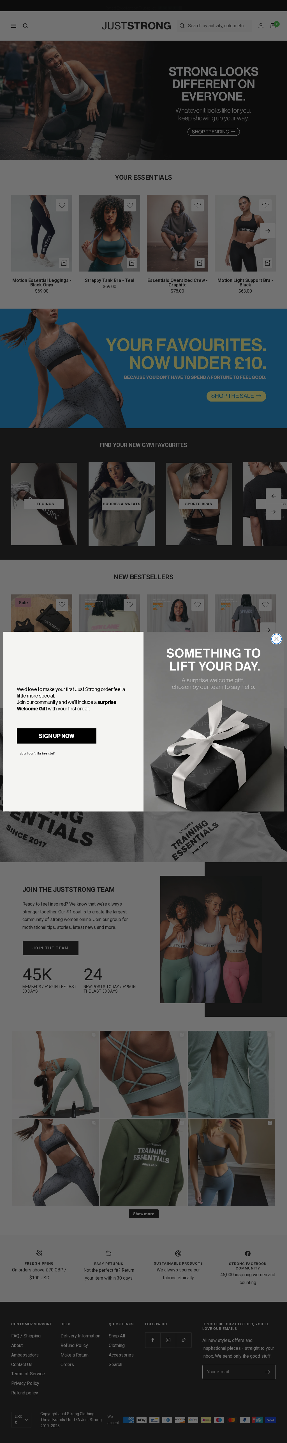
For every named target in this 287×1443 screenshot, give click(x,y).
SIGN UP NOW (57, 735)
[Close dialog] (276, 639)
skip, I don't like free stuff (37, 753)
